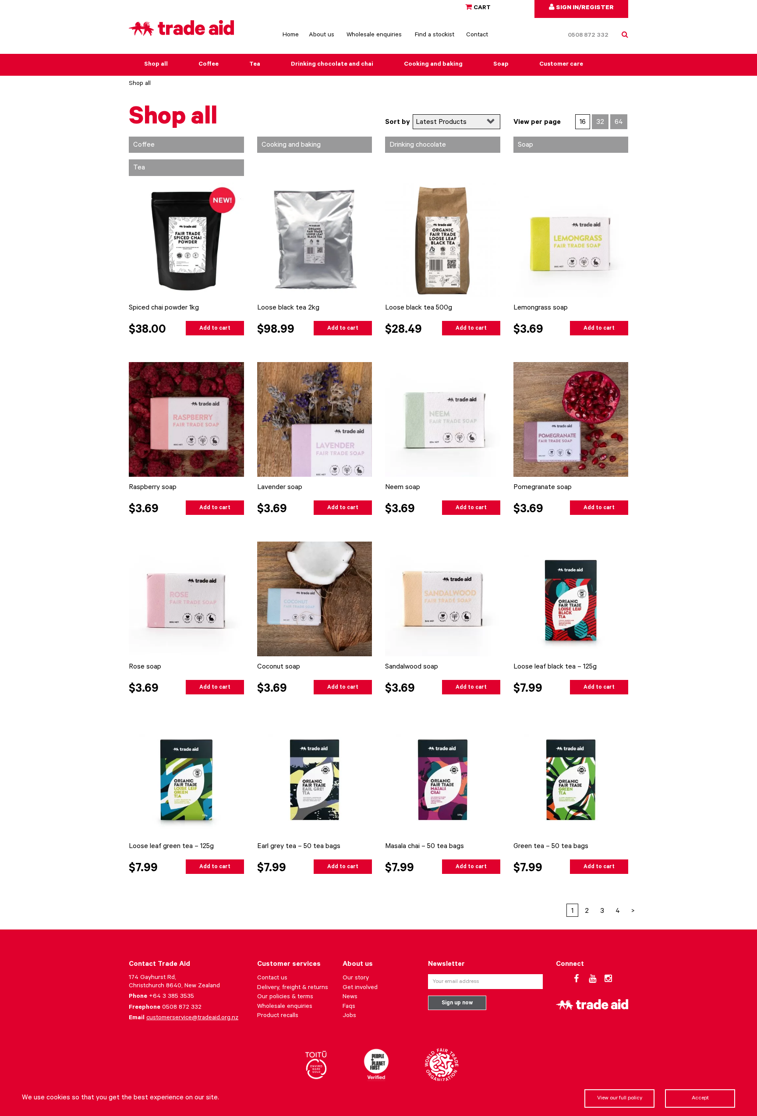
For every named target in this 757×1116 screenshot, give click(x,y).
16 (583, 123)
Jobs (349, 1016)
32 (600, 123)
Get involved (360, 988)
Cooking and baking (433, 64)
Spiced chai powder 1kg (164, 308)
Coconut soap (278, 667)
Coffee (208, 64)
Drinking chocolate (417, 145)
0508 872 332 (588, 35)
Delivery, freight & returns (292, 988)
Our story (356, 978)
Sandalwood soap (411, 667)
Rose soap (145, 667)
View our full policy (619, 1098)
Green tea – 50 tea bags (550, 847)
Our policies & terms (285, 997)
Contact (477, 35)
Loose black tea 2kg (288, 308)
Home (291, 35)
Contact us (272, 978)
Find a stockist (434, 35)
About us (321, 35)
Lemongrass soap (540, 308)
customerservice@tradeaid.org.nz (192, 1018)
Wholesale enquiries (374, 35)
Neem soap (402, 488)
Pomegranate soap (542, 488)
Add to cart (214, 329)
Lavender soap (279, 488)
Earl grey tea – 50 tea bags (298, 847)
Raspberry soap (153, 488)
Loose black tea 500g (418, 308)
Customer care (561, 64)
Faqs (349, 1006)
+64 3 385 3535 (171, 996)
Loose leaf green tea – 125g (171, 847)
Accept (700, 1098)
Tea (254, 64)
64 (619, 123)
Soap (501, 64)
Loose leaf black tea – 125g (555, 667)
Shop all (156, 64)
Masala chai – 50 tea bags (424, 847)
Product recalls (277, 1016)
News (350, 997)
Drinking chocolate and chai (332, 64)
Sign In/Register (584, 8)
